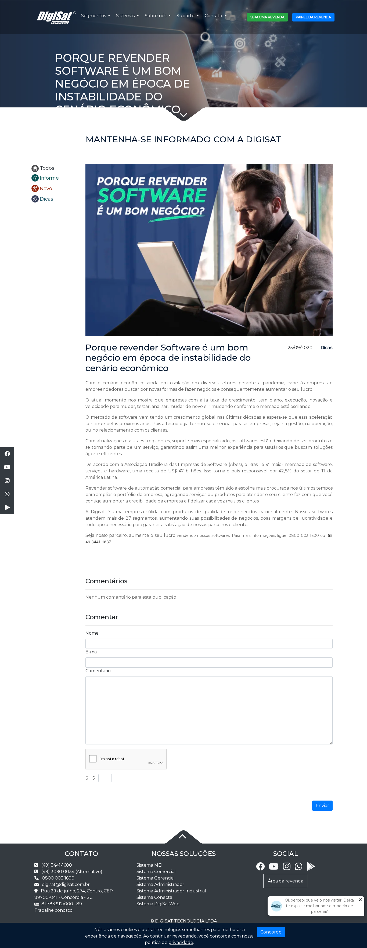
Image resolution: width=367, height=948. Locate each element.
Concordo (271, 932)
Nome (92, 633)
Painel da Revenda (313, 17)
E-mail (92, 651)
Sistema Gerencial (155, 878)
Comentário (98, 670)
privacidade (180, 942)
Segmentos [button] (94, 15)
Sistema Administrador (160, 884)
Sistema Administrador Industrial (171, 890)
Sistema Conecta (154, 897)
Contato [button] (214, 15)
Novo (46, 188)
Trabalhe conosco (53, 910)
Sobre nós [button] (156, 15)
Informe (49, 178)
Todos (47, 168)
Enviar (322, 805)
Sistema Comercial (156, 871)
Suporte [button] (186, 15)
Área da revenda (285, 881)
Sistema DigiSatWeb (157, 903)
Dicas (46, 199)
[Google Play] (310, 868)
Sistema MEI (149, 865)
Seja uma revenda (267, 17)
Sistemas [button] (126, 15)
